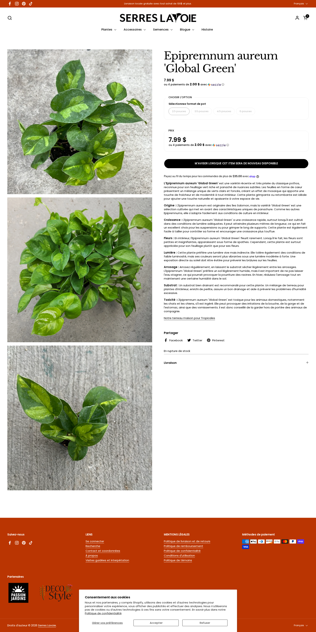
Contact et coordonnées (103, 551)
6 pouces (246, 111)
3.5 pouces (201, 111)
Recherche (93, 546)
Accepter (156, 623)
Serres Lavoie (47, 625)
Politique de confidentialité (103, 613)
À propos (92, 555)
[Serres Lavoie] (158, 18)
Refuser (205, 623)
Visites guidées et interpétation (107, 560)
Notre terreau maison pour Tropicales (189, 318)
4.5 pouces (224, 111)
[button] (9, 18)
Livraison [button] (170, 363)
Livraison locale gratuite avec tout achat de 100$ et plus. (158, 3)
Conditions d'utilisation (179, 555)
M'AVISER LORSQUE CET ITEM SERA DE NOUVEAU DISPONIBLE (236, 163)
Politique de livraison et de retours (187, 541)
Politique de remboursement (183, 546)
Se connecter (95, 541)
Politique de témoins (178, 560)
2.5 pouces (179, 111)
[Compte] (297, 18)
